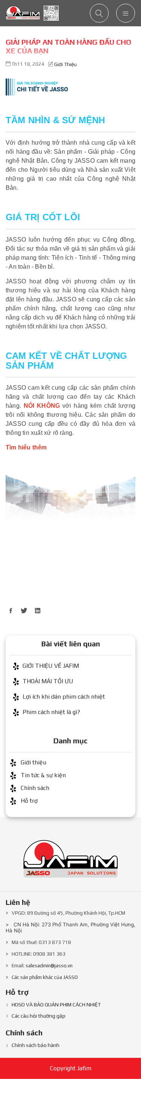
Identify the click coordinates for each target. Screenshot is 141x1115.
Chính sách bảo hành (35, 1045)
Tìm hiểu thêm (26, 447)
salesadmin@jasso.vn (49, 965)
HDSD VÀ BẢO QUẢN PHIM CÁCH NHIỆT (56, 1005)
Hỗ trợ (29, 800)
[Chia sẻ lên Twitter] (24, 611)
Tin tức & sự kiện (43, 775)
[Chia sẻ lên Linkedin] (37, 611)
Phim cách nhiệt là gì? (51, 712)
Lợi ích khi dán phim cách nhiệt (64, 696)
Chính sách (35, 787)
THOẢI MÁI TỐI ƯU (48, 681)
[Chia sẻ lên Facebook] (10, 611)
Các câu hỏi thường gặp (38, 1016)
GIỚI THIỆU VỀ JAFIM (51, 665)
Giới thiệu (65, 64)
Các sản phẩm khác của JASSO (45, 977)
